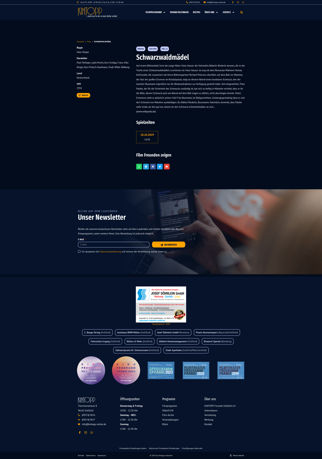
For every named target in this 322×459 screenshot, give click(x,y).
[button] (241, 12)
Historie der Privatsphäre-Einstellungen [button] (164, 448)
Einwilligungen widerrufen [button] (192, 448)
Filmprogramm (154, 12)
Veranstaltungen (179, 12)
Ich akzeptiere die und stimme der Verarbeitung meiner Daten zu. (124, 251)
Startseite (80, 41)
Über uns (209, 12)
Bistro (196, 12)
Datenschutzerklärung (110, 251)
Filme (89, 41)
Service (227, 12)
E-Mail (81, 239)
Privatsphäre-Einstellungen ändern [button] (132, 448)
